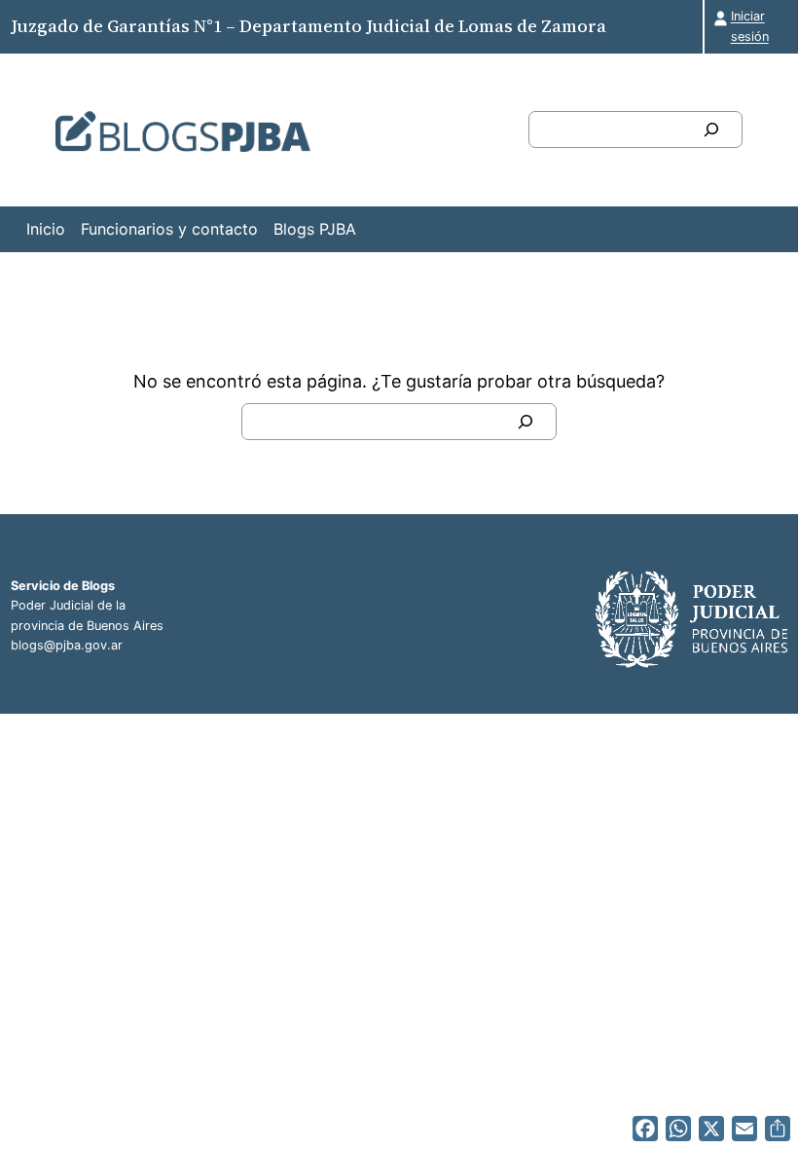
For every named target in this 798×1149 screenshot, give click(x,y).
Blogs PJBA (314, 229)
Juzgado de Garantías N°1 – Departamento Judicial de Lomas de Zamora (308, 26)
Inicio (45, 229)
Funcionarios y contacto (169, 229)
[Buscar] (711, 129)
